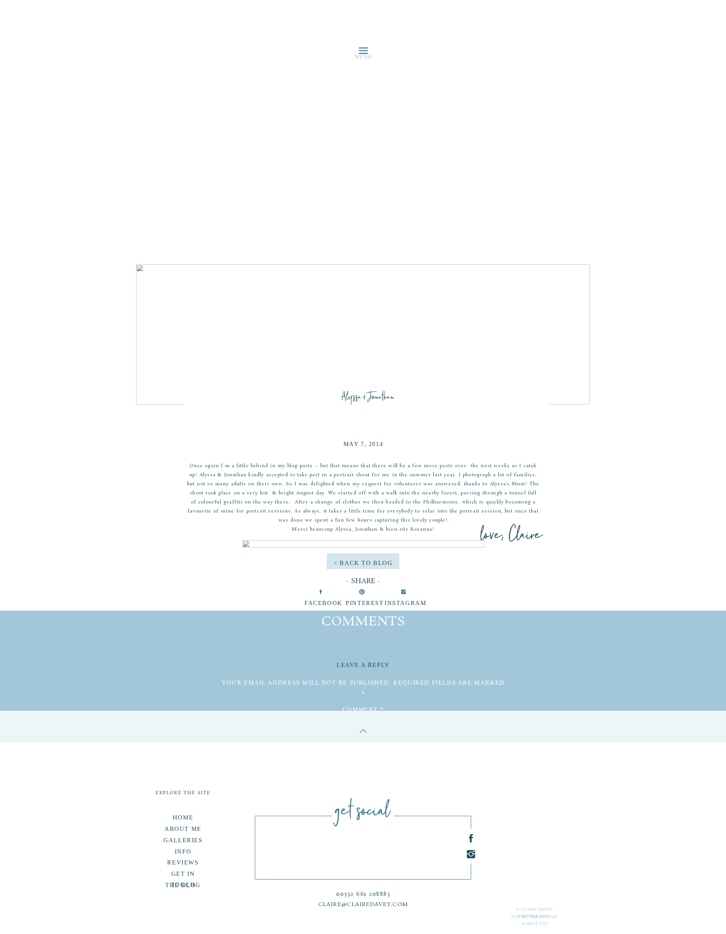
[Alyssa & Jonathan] (363, 334)
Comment (363, 709)
